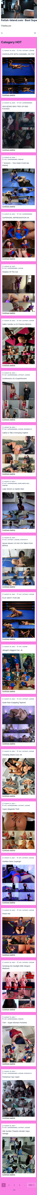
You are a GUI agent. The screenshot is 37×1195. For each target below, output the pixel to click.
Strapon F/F (24, 539)
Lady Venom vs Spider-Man (13, 489)
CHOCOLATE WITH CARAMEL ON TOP (18, 54)
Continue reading (8, 95)
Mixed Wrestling (23, 483)
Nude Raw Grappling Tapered (14, 703)
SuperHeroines (27, 103)
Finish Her (6, 914)
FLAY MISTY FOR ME (11, 598)
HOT (20, 50)
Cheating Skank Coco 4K (12, 755)
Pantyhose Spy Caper (11, 1077)
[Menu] (35, 33)
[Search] (2, 33)
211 (14, 1190)
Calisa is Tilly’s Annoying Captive (15, 433)
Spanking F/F (28, 429)
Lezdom (31, 50)
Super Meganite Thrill (10, 809)
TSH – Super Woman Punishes (14, 1023)
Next (30, 1185)
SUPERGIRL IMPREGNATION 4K (15, 218)
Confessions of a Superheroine (14, 379)
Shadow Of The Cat (10, 272)
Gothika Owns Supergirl (11, 861)
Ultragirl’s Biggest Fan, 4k (12, 650)
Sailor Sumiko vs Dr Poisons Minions (16, 324)
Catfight (25, 50)
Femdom (20, 159)
